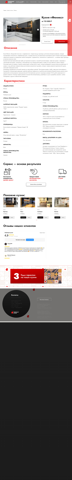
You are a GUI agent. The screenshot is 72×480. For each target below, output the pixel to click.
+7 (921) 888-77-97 (18, 307)
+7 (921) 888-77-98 (18, 303)
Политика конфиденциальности (43, 311)
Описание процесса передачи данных (44, 313)
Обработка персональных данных (43, 312)
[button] (35, 220)
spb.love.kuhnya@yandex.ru (16, 297)
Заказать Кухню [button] (61, 41)
